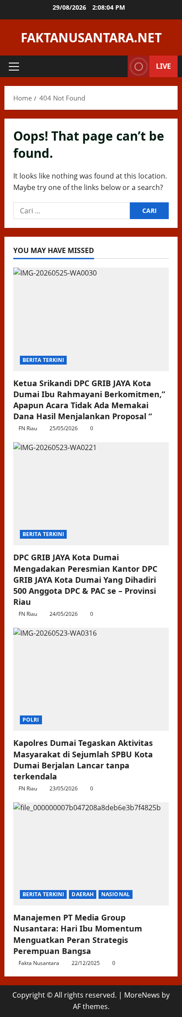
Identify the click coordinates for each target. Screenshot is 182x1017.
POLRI (31, 719)
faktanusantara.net (91, 37)
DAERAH (83, 894)
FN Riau (28, 428)
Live (163, 66)
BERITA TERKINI (43, 360)
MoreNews (142, 995)
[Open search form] (116, 66)
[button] (13, 66)
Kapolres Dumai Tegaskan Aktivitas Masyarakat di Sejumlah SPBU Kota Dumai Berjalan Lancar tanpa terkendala (83, 760)
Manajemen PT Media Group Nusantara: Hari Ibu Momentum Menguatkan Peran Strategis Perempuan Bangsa (77, 934)
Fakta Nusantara (39, 963)
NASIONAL (115, 894)
